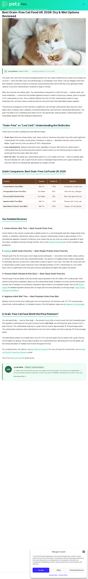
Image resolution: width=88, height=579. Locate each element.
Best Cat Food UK (17, 358)
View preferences (76, 570)
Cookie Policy (53, 575)
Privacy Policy (63, 575)
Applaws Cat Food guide (75, 304)
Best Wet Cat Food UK (39, 349)
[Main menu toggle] (83, 4)
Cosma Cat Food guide (57, 242)
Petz (24, 4)
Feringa (7, 251)
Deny (59, 570)
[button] (84, 552)
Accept (41, 570)
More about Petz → (20, 376)
